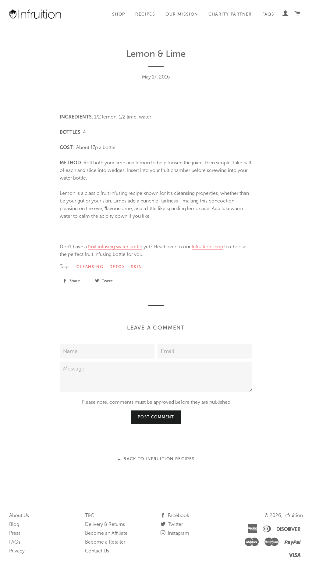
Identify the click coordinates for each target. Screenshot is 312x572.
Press (14, 533)
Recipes (145, 14)
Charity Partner (230, 14)
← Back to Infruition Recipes (156, 458)
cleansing (90, 266)
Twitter (175, 524)
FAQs (268, 14)
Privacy (17, 551)
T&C (89, 515)
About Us (19, 515)
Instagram (178, 533)
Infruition (293, 515)
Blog (14, 524)
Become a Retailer (105, 542)
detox (117, 266)
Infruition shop (207, 247)
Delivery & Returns (105, 524)
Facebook (178, 515)
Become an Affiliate (106, 533)
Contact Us (97, 551)
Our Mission (181, 14)
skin (136, 266)
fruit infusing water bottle (115, 247)
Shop (118, 14)
